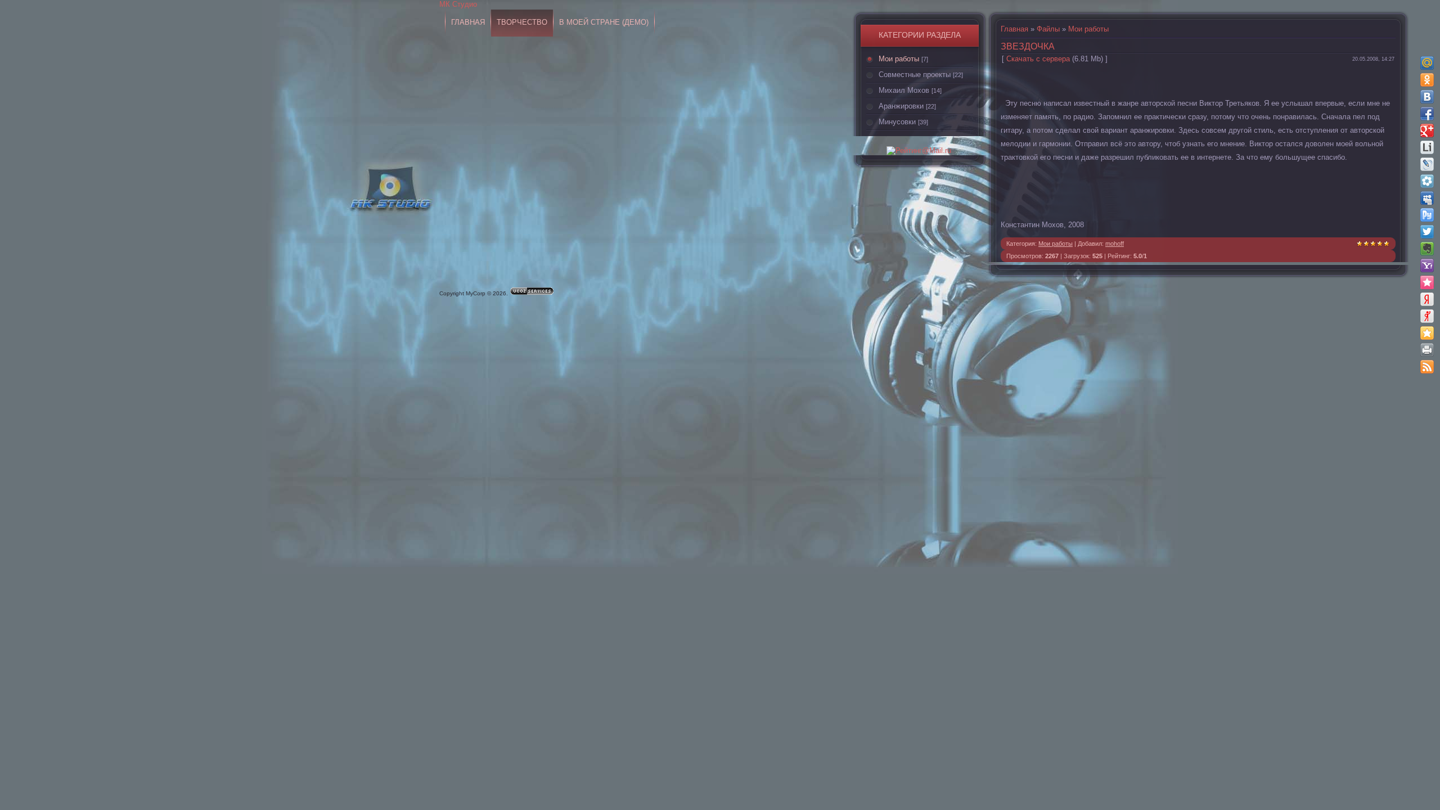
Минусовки (897, 122)
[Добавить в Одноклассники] (1427, 80)
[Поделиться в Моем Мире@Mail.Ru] (1427, 63)
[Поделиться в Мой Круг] (1427, 181)
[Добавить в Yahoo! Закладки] (1427, 265)
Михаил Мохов (904, 90)
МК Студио (458, 4)
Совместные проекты (915, 74)
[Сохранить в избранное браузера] (1427, 333)
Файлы (1048, 29)
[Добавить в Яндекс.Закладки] (1427, 299)
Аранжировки (901, 106)
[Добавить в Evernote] (1427, 248)
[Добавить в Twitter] (1427, 231)
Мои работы (899, 59)
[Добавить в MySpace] (1427, 198)
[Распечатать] (1427, 350)
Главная (1014, 29)
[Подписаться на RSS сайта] (1427, 367)
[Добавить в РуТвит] (1427, 215)
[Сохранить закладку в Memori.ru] (1427, 282)
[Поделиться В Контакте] (1427, 97)
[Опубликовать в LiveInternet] (1427, 147)
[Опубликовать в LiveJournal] (1427, 164)
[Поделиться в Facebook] (1427, 113)
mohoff (1114, 243)
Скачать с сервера (1038, 59)
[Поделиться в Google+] (1427, 130)
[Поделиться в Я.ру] (1427, 316)
